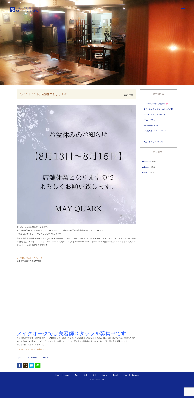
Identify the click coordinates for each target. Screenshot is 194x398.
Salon (67, 374)
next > (45, 358)
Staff (85, 374)
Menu (76, 374)
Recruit (115, 374)
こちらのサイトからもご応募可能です (32, 349)
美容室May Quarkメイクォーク (29, 258)
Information (146, 162)
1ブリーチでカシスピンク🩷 (156, 104)
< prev (19, 358)
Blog (125, 374)
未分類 (144, 172)
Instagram (146, 167)
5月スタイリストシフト (154, 142)
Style (94, 374)
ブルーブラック (150, 120)
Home (58, 374)
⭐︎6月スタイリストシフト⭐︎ (155, 131)
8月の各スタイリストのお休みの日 (158, 109)
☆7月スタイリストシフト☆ (155, 114)
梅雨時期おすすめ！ (152, 125)
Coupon (104, 374)
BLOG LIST (32, 358)
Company (135, 374)
